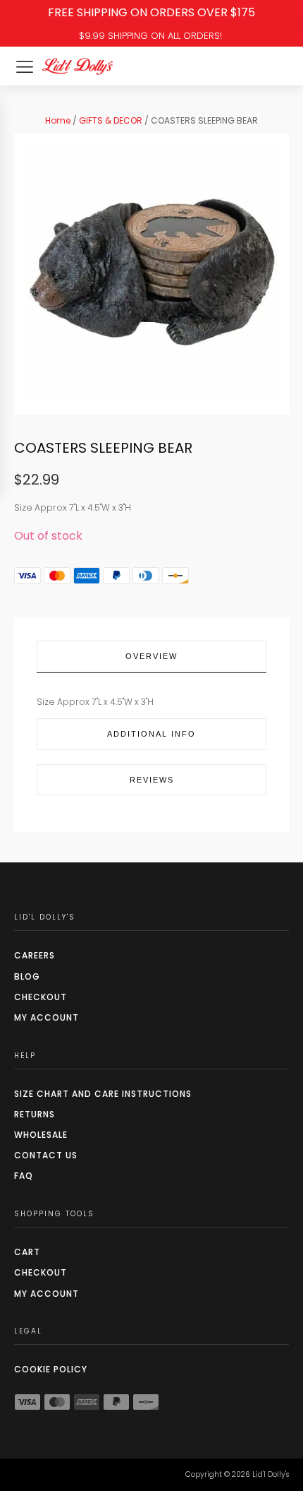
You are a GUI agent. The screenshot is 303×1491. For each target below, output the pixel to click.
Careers (34, 955)
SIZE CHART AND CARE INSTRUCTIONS (103, 1094)
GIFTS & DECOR (110, 120)
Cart (27, 1252)
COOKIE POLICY (50, 1369)
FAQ (23, 1176)
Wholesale (41, 1135)
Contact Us (46, 1155)
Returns (34, 1114)
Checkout (40, 997)
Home (57, 120)
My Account (46, 1017)
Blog (27, 976)
